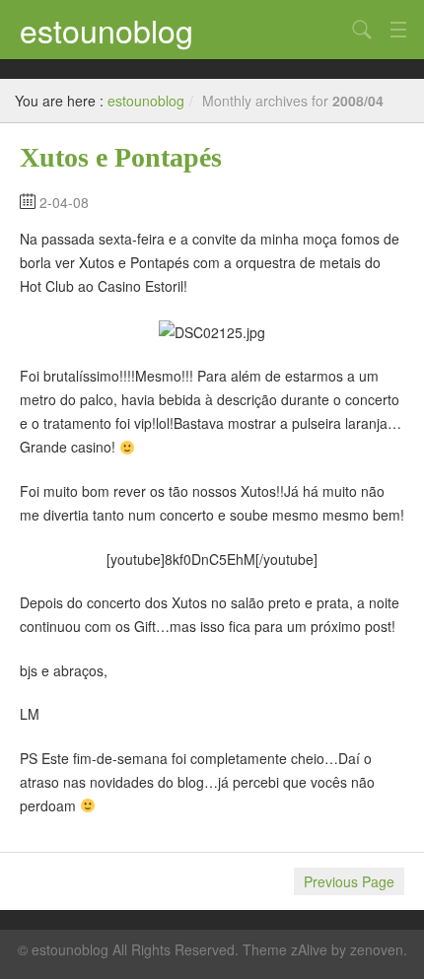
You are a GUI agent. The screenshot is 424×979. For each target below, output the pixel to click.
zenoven (376, 949)
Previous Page (349, 881)
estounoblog (106, 29)
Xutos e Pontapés (121, 157)
